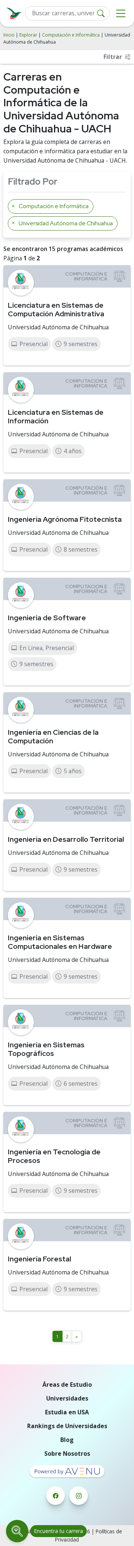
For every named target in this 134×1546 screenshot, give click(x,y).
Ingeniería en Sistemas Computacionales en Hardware (60, 942)
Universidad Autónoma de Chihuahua (58, 327)
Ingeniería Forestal (39, 1259)
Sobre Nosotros (67, 1453)
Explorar (28, 35)
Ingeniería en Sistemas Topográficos (46, 1049)
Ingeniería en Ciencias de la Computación (53, 736)
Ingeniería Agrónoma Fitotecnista (65, 519)
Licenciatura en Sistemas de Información (55, 416)
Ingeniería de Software (47, 618)
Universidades (67, 1398)
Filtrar (113, 57)
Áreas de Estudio (67, 1384)
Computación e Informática (71, 35)
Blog (67, 1440)
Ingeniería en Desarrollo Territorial (66, 839)
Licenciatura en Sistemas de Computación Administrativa (56, 309)
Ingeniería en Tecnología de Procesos (54, 1156)
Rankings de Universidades (67, 1426)
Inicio (9, 35)
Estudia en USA (67, 1412)
